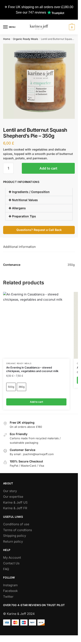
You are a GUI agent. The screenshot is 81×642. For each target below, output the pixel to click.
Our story (10, 491)
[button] (38, 192)
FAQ (6, 569)
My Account (12, 558)
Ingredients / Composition (31, 192)
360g (21, 386)
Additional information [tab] (19, 247)
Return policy (13, 541)
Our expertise (13, 497)
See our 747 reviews (31, 12)
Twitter (8, 597)
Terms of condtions (17, 530)
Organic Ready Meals (25, 39)
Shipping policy (14, 536)
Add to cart (48, 168)
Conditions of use (16, 524)
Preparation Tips (24, 216)
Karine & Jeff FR (15, 508)
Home (6, 39)
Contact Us (11, 563)
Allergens (19, 208)
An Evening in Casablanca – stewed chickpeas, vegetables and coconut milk (32, 369)
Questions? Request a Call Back (39, 230)
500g (11, 386)
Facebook (10, 591)
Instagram (10, 585)
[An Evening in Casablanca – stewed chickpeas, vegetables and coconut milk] (36, 325)
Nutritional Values (25, 200)
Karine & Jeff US (15, 502)
